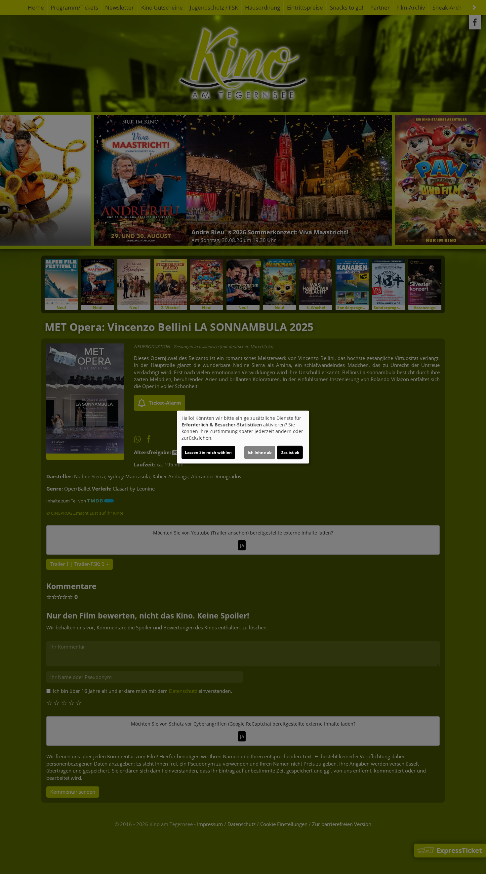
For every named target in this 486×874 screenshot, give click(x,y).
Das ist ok (289, 452)
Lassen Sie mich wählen (208, 452)
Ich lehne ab (260, 452)
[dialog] (243, 437)
